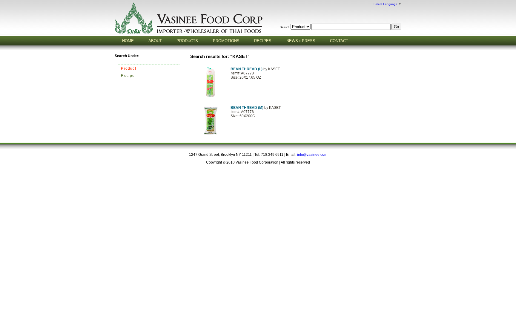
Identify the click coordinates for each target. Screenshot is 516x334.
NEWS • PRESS (300, 41)
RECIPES (262, 41)
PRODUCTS (187, 41)
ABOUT (155, 41)
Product (128, 68)
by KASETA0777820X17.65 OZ (255, 73)
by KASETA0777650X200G (256, 112)
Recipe (128, 76)
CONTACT (339, 41)
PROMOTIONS (226, 41)
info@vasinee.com (312, 154)
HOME (128, 41)
